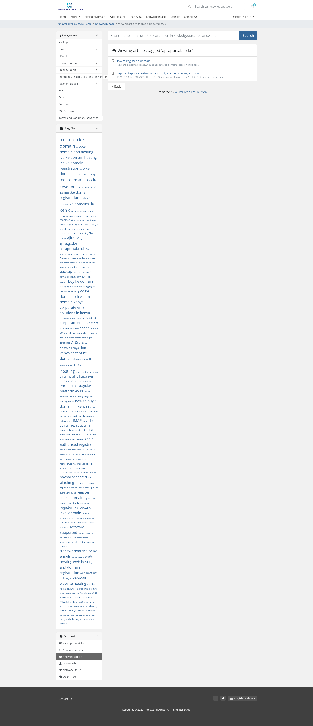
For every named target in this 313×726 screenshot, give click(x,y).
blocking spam (73, 276)
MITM (63, 459)
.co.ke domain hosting (78, 157)
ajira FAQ (74, 237)
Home (62, 16)
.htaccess (64, 192)
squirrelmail (66, 537)
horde (71, 401)
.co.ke (65, 139)
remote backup (76, 518)
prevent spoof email (80, 487)
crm (84, 337)
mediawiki (90, 454)
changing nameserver (71, 286)
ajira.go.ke (68, 243)
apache (85, 267)
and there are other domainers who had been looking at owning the (77, 263)
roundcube (82, 522)
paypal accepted (73, 477)
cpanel (85, 328)
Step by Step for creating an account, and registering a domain (170, 75)
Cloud (63, 291)
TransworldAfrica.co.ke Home (73, 24)
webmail (79, 578)
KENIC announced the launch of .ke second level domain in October (78, 434)
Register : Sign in (241, 16)
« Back (116, 86)
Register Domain (95, 16)
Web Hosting (118, 16)
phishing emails (83, 482)
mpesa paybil (81, 459)
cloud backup (73, 291)
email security (84, 381)
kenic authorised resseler (72, 449)
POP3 (67, 487)
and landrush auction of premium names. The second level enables (78, 254)
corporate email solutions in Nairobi (78, 318)
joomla (85, 421)
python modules (68, 492)
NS (74, 463)
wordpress (68, 614)
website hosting (73, 583)
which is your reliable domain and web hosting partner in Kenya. (79, 606)
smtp (91, 522)
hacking (64, 401)
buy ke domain (80, 281)
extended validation (70, 396)
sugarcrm (65, 542)
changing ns (89, 286)
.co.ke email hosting (85, 174)
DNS (74, 342)
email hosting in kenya (87, 371)
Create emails (74, 337)
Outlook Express (88, 472)
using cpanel (78, 556)
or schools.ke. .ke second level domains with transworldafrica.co (77, 468)
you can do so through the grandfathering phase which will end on (78, 619)
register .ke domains (78, 502)
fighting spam (87, 396)
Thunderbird (76, 542)
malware (76, 454)
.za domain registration (84, 215)
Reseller (175, 16)
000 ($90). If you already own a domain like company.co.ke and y (79, 229)
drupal (85, 359)
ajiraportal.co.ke (73, 248)
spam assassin (85, 532)
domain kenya (69, 348)
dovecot (77, 359)
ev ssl (79, 391)
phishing (67, 482)
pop (62, 487)
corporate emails (74, 322)
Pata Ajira (136, 16)
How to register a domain (157, 62)
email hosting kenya (73, 376)
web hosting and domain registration (76, 567)
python (94, 487)
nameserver (66, 463)
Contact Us (190, 16)
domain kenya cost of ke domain (76, 353)
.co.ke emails (72, 180)
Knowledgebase (156, 16)
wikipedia (82, 610)
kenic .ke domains (78, 430)
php (93, 482)
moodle (70, 459)
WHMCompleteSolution (191, 92)
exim (87, 391)
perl (90, 477)
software (64, 527)
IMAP (77, 420)
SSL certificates (80, 537)
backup (66, 271)
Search (248, 35)
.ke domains (79, 203)
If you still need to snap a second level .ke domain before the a (79, 416)
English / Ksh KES (244, 698)
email (70, 365)
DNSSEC (83, 342)
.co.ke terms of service (86, 187)
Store (74, 16)
